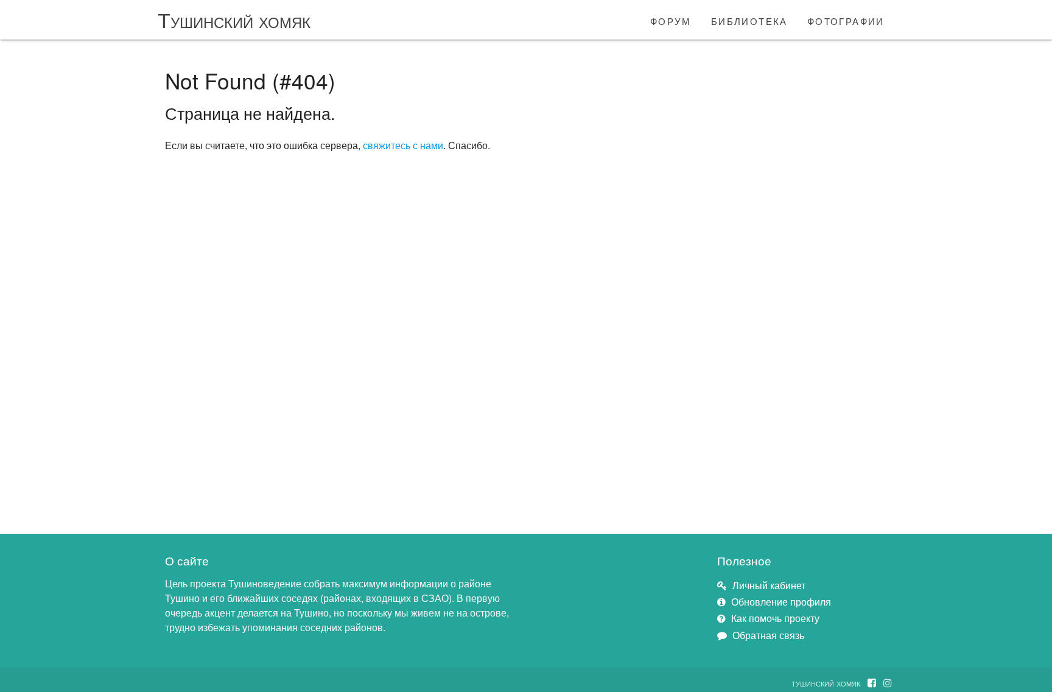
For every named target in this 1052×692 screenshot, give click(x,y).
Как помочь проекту (775, 618)
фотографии (846, 19)
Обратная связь (768, 635)
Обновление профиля (781, 602)
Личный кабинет (768, 585)
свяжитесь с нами (403, 145)
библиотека (749, 19)
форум (671, 19)
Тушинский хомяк (234, 19)
